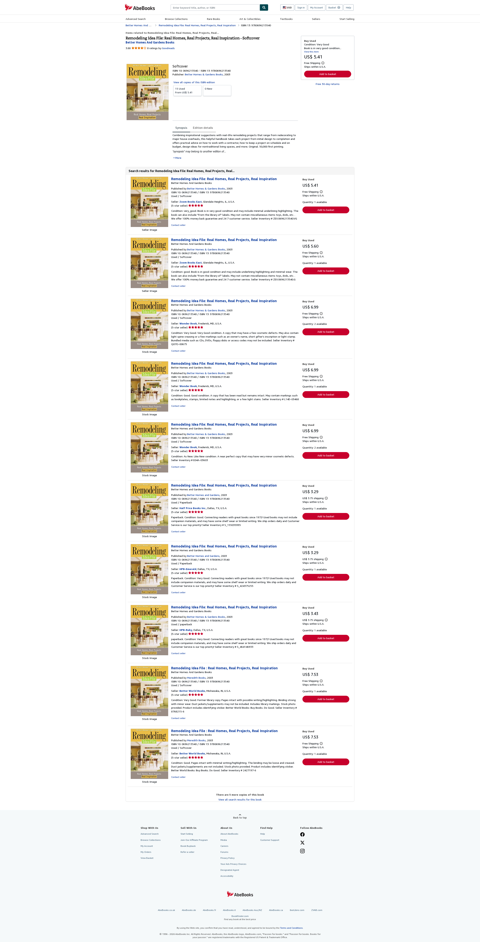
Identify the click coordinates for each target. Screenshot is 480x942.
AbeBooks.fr (209, 910)
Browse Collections (176, 18)
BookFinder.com (240, 918)
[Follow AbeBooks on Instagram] (302, 851)
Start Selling (347, 18)
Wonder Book (188, 323)
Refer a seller (187, 852)
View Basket (147, 858)
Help (348, 7)
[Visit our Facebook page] (302, 834)
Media (223, 840)
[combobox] (215, 7)
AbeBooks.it (229, 910)
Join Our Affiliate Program (194, 840)
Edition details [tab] (203, 128)
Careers (224, 846)
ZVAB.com (316, 910)
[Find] (264, 7)
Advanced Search (136, 18)
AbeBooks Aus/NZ (252, 910)
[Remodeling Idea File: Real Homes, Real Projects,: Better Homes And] (149, 226)
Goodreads (168, 48)
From (184, 90)
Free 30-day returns (328, 83)
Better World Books (192, 690)
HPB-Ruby (185, 629)
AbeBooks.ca (276, 910)
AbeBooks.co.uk (166, 910)
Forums (224, 852)
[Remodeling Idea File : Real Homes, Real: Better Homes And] (149, 715)
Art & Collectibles (250, 18)
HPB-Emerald (187, 569)
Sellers (316, 18)
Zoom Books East (190, 201)
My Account (316, 7)
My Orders (146, 852)
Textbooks (286, 18)
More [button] (178, 157)
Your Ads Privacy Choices (233, 864)
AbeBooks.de (189, 910)
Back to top (240, 817)
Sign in (301, 7)
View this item (311, 51)
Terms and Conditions (291, 927)
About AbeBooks (229, 833)
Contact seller (178, 225)
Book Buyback (188, 846)
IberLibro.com (297, 910)
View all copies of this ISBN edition (194, 82)
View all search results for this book (240, 799)
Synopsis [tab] (181, 128)
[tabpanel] (235, 146)
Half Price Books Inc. (192, 508)
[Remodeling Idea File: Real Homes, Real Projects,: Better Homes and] (149, 348)
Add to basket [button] (327, 74)
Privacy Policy (227, 858)
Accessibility (226, 876)
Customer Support (269, 840)
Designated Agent (229, 870)
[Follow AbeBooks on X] (302, 843)
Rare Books (213, 18)
